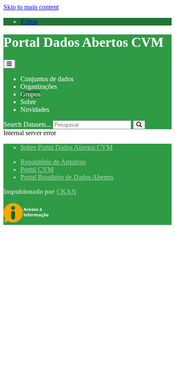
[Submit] (139, 124)
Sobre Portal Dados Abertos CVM (66, 147)
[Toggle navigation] (9, 64)
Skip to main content (31, 7)
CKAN (66, 191)
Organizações (38, 86)
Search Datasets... (27, 124)
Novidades (34, 109)
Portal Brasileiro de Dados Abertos (66, 177)
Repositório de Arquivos (53, 161)
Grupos (30, 94)
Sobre (28, 101)
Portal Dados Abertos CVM (83, 42)
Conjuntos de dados (46, 78)
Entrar (29, 21)
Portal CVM (37, 169)
